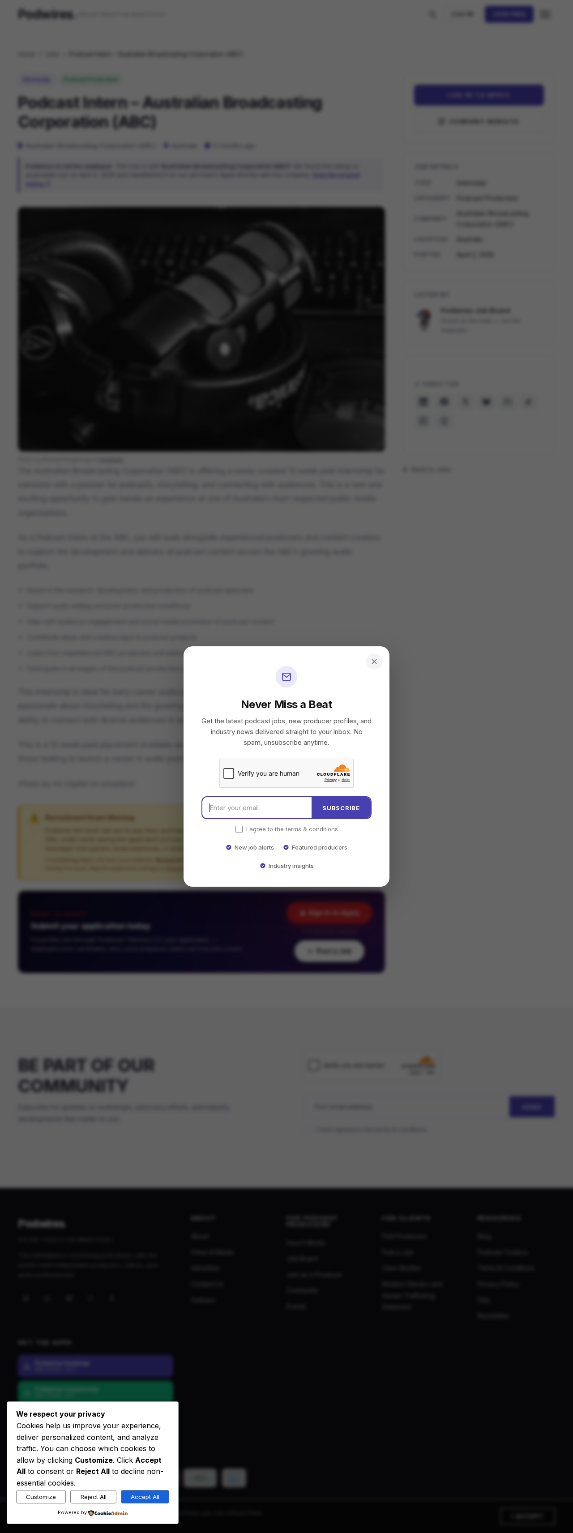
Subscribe (341, 807)
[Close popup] (374, 661)
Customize (41, 1496)
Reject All (94, 1496)
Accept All (145, 1496)
